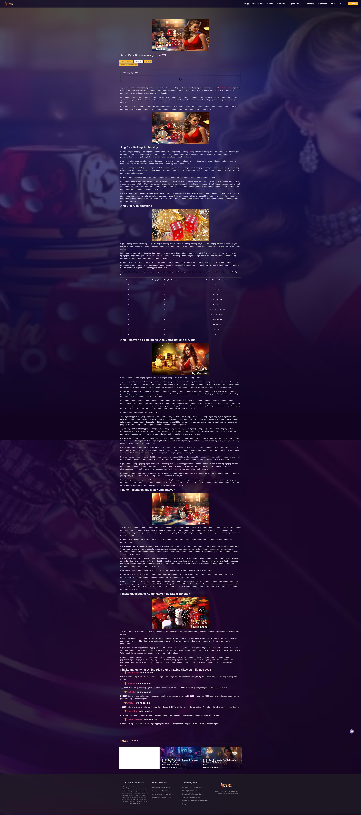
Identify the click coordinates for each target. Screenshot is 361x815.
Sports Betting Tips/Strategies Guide (195, 800)
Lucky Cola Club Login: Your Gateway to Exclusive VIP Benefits (219, 761)
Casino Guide (197, 787)
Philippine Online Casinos (253, 4)
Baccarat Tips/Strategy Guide (129, 64)
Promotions (322, 4)
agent (333, 4)
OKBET (131, 703)
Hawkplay (132, 711)
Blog (340, 4)
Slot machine (281, 4)
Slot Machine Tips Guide (191, 797)
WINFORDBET (134, 719)
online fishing (309, 4)
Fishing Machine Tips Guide (192, 791)
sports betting (295, 4)
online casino (225, 88)
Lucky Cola (133, 672)
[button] (238, 72)
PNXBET (131, 692)
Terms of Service (220, 791)
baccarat (270, 4)
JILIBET (131, 683)
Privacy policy (232, 791)
